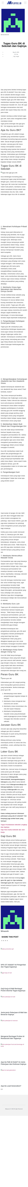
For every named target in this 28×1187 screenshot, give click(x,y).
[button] (3, 2)
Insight (17, 56)
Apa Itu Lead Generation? (11, 1086)
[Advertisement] (14, 74)
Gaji (14, 56)
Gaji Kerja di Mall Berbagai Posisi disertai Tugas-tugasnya (13, 990)
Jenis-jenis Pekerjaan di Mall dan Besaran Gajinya (14, 1013)
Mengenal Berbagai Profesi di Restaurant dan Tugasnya (12, 1037)
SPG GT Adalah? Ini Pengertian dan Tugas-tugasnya (13, 966)
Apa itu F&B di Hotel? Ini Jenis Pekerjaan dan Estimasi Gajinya (13, 1063)
